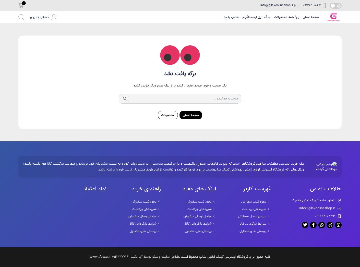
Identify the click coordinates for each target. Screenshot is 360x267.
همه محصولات (284, 17)
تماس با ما (231, 17)
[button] (43, 17)
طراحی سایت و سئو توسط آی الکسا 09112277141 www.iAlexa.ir (134, 257)
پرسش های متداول (253, 231)
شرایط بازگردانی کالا (253, 223)
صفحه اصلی (311, 17)
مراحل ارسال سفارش (252, 216)
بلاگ (267, 17)
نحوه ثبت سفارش (253, 201)
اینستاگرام (249, 17)
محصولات (168, 115)
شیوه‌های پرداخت (254, 209)
